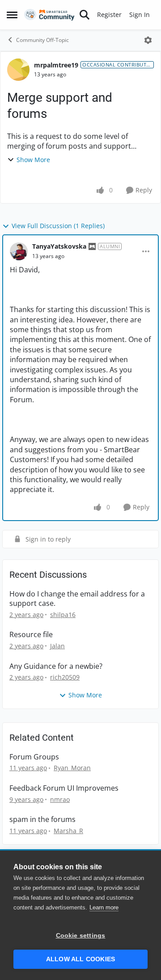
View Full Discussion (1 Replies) (58, 225)
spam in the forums (42, 819)
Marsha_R (68, 830)
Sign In (139, 14)
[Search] (84, 14)
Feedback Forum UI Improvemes (64, 788)
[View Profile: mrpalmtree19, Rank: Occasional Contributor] (18, 69)
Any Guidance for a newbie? (55, 666)
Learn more (104, 907)
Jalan (57, 646)
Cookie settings (81, 935)
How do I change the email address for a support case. (77, 598)
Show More (33, 159)
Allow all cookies (80, 959)
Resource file (31, 634)
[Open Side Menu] (12, 14)
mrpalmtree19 (56, 65)
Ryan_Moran (72, 767)
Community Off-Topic (42, 40)
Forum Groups (34, 757)
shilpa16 (63, 614)
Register (109, 14)
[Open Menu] (148, 40)
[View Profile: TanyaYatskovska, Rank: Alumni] (19, 251)
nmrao (60, 799)
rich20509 (65, 677)
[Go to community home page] (49, 15)
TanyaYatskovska (59, 246)
